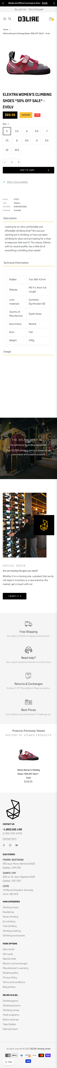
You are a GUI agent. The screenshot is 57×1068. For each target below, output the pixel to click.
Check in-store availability (17, 182)
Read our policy (42, 688)
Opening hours (10, 1029)
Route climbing (10, 917)
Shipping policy (10, 973)
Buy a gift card (20, 9)
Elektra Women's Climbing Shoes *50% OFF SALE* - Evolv (28, 774)
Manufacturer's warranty (15, 968)
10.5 (17, 150)
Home (5, 30)
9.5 (46, 140)
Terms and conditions (14, 982)
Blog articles (9, 987)
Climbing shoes (11, 907)
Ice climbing (9, 921)
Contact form (9, 839)
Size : (6, 124)
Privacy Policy (10, 977)
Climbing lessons (11, 1005)
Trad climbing (10, 926)
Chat (44, 3)
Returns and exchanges (15, 963)
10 (7, 150)
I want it (13, 596)
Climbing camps (11, 1010)
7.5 (6, 140)
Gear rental (8, 949)
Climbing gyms (10, 1001)
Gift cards (8, 954)
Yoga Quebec (9, 1024)
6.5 (36, 131)
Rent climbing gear (36, 9)
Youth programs (11, 1015)
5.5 (17, 131)
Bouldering (8, 912)
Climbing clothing (12, 931)
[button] (3, 3)
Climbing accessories (14, 935)
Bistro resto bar (11, 1019)
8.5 (26, 140)
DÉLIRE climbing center (40, 1049)
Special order (9, 959)
